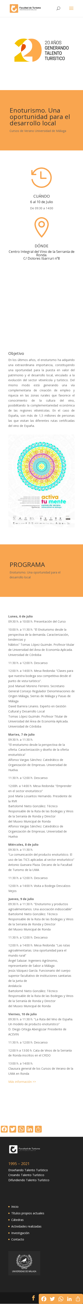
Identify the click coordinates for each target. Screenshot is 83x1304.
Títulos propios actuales (27, 1213)
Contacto (17, 1239)
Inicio (15, 1207)
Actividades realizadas (26, 1226)
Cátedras (17, 1220)
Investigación (20, 1233)
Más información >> (22, 1082)
